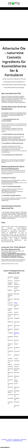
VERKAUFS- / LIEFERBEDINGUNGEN (14, 440)
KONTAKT (10, 439)
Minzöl (15, 303)
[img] (14, 3)
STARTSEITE (4, 439)
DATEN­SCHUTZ (16, 439)
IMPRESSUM (23, 439)
